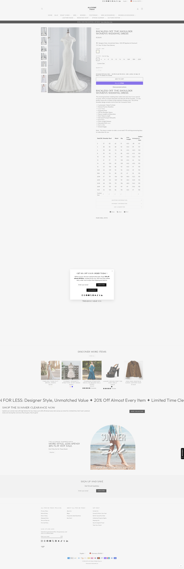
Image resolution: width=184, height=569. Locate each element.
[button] (182, 453)
